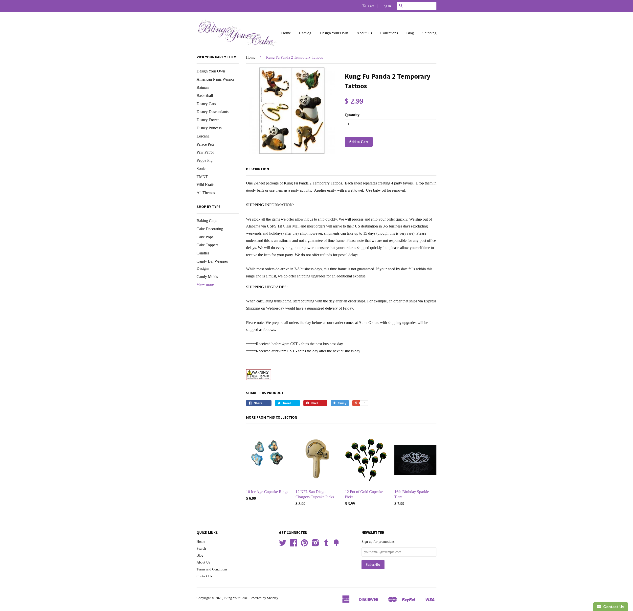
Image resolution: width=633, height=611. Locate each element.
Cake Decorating (210, 229)
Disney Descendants (212, 112)
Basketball (205, 95)
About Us (364, 33)
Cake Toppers (207, 245)
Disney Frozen (208, 120)
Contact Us (204, 576)
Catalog (305, 33)
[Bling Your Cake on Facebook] (293, 544)
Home (286, 33)
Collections (389, 33)
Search (201, 548)
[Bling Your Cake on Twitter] (282, 544)
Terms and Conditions (212, 569)
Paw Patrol (205, 152)
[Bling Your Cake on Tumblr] (326, 544)
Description (257, 169)
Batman (203, 87)
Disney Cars (206, 104)
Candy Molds (207, 276)
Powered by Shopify (263, 598)
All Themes (206, 193)
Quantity (352, 115)
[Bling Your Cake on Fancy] (336, 544)
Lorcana (203, 136)
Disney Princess (209, 128)
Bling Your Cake (236, 598)
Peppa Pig (204, 160)
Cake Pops (205, 237)
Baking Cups (207, 221)
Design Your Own (334, 33)
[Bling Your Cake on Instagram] (315, 544)
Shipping (429, 33)
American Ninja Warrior (215, 79)
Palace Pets (205, 144)
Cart (370, 6)
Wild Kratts (205, 184)
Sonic (201, 168)
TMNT (202, 177)
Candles (203, 253)
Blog (410, 33)
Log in (386, 6)
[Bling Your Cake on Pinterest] (304, 544)
